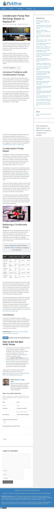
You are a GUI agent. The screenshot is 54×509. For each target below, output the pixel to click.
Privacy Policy (18, 493)
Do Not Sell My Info (46, 493)
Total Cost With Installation (23, 414)
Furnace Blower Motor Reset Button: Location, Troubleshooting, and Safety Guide (44, 55)
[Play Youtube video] (16, 214)
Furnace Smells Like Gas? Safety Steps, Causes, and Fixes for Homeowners (43, 83)
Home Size (5, 408)
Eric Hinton (25, 24)
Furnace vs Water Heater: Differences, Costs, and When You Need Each (43, 32)
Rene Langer (14, 24)
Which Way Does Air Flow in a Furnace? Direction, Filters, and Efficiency (42, 22)
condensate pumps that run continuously (13, 144)
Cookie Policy (25, 493)
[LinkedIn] (12, 382)
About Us (5, 493)
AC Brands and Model (22, 408)
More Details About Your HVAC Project (11, 426)
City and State (6, 414)
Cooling (3, 8)
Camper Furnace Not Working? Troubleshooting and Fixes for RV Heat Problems (43, 78)
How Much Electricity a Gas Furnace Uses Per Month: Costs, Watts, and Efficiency (43, 27)
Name (4, 402)
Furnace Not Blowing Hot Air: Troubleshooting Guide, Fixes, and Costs (43, 60)
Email (18, 402)
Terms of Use (31, 493)
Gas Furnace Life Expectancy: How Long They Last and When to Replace (43, 68)
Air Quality (19, 8)
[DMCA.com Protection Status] (3, 508)
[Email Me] (11, 382)
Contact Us (11, 493)
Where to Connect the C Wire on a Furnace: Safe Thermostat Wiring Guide (43, 36)
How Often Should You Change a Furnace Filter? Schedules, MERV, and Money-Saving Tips (43, 73)
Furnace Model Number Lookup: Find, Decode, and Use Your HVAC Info (43, 104)
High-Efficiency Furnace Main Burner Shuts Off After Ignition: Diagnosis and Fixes (44, 92)
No (4, 422)
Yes (5, 420)
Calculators (29, 8)
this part (5, 200)
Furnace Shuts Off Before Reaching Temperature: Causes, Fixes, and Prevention (43, 88)
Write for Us (38, 493)
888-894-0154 (12, 248)
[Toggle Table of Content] (17, 68)
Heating (11, 8)
